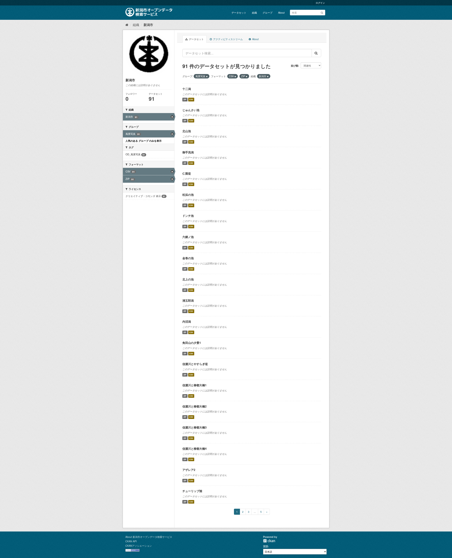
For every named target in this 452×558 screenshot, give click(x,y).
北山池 (186, 131)
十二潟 (186, 89)
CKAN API (131, 541)
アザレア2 (188, 470)
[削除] (207, 76)
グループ (267, 12)
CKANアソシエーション (138, 545)
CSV (191, 99)
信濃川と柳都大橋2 (194, 406)
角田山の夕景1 (191, 343)
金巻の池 (188, 258)
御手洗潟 (188, 152)
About (281, 12)
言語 (265, 546)
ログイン (320, 2)
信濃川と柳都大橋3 (194, 427)
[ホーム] (126, 24)
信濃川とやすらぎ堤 (195, 364)
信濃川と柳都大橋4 (194, 449)
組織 (254, 12)
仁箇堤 (186, 173)
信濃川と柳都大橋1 (194, 385)
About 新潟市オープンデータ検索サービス (148, 537)
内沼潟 (186, 321)
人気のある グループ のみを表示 (144, 140)
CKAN (269, 541)
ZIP (184, 99)
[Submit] (321, 12)
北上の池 (188, 279)
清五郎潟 (188, 300)
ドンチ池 (188, 216)
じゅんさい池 (190, 110)
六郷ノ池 (188, 237)
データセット (238, 12)
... (255, 511)
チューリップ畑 (192, 491)
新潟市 (148, 24)
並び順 (294, 65)
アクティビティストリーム (227, 39)
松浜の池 (188, 195)
